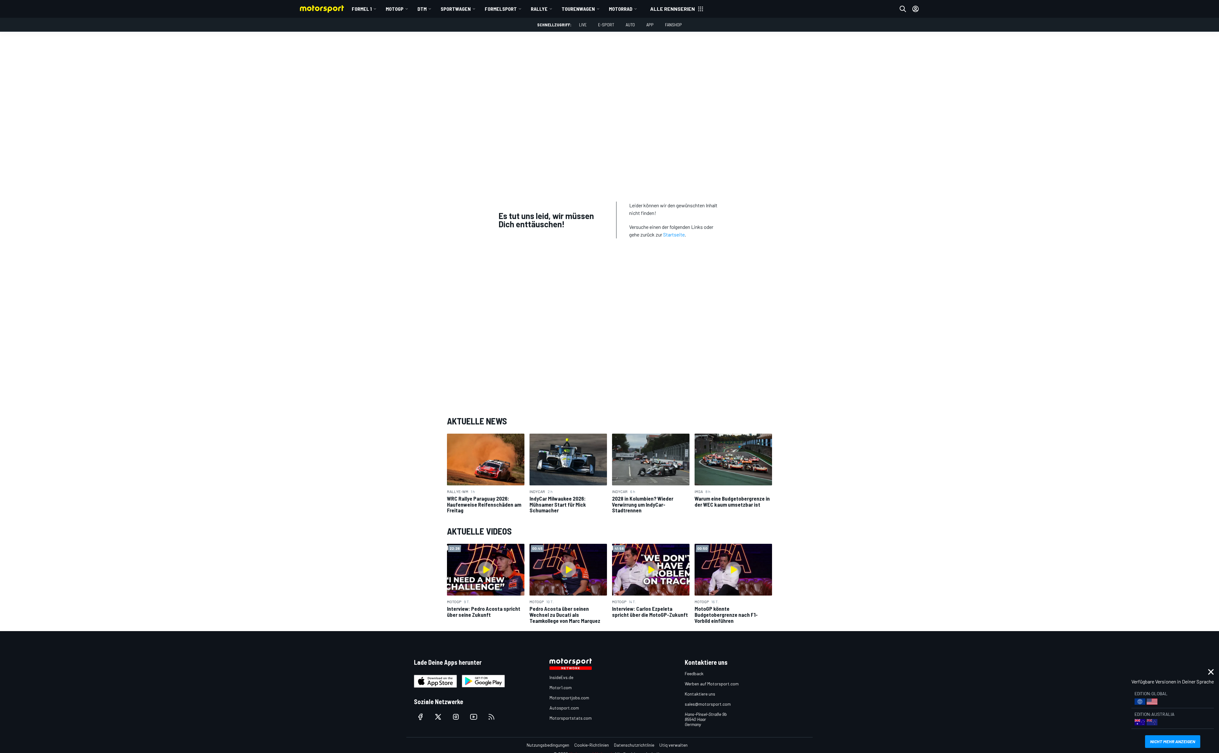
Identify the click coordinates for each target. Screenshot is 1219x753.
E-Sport (606, 24)
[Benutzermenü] (915, 9)
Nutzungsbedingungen (548, 745)
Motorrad (620, 9)
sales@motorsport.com (708, 704)
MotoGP (394, 9)
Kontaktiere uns (700, 693)
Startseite (674, 234)
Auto (630, 24)
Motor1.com (561, 687)
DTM (422, 9)
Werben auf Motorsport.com (712, 683)
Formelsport (501, 9)
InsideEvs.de (561, 677)
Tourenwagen (578, 9)
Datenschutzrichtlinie (634, 745)
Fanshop (673, 24)
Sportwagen (456, 9)
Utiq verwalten (673, 745)
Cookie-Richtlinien (591, 745)
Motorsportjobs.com (569, 697)
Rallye (539, 9)
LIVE (583, 24)
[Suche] (902, 9)
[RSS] (491, 716)
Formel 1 (362, 9)
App (650, 24)
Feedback (694, 673)
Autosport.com (564, 707)
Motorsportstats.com (571, 718)
